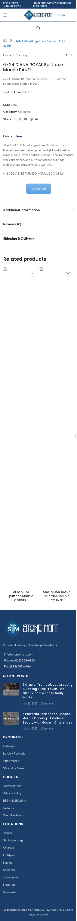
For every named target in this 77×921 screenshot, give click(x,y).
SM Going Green (14, 768)
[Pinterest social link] (31, 119)
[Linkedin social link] (36, 119)
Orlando (8, 847)
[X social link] (20, 119)
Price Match (11, 760)
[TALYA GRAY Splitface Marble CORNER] (20, 427)
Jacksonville (11, 877)
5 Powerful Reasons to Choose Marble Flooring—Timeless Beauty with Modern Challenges (47, 718)
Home (7, 55)
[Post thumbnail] (11, 694)
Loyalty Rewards (14, 753)
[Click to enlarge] (11, 40)
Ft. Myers (9, 855)
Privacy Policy (12, 793)
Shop (61, 15)
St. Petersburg (13, 840)
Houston (9, 884)
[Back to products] (66, 55)
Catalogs (9, 746)
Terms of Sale (12, 786)
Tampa (7, 833)
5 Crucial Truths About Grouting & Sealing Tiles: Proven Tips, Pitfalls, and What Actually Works (47, 690)
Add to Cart (38, 188)
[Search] (38, 28)
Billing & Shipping (14, 800)
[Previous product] (61, 55)
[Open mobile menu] (5, 15)
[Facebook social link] (14, 119)
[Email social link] (25, 119)
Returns (8, 808)
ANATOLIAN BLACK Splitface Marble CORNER (57, 596)
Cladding (21, 55)
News (17, 5)
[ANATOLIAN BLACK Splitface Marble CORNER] (57, 427)
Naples (7, 862)
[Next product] (71, 55)
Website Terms (13, 815)
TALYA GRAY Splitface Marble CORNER (20, 596)
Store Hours (40, 5)
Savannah (9, 892)
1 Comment (46, 703)
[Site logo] (38, 14)
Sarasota (9, 870)
